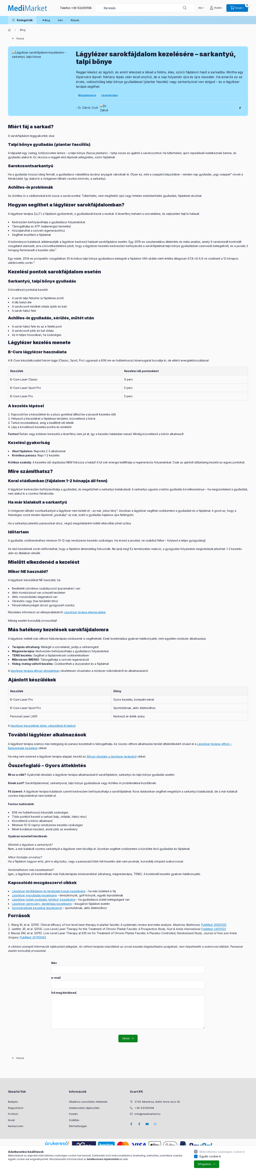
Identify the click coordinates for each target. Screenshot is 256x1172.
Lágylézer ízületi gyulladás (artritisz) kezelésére (43, 899)
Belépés (13, 1101)
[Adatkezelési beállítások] (155, 1124)
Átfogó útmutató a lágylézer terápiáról (112, 756)
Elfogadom (204, 1164)
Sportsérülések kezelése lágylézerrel (37, 908)
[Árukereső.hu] (57, 1143)
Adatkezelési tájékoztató (84, 1107)
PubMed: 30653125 (213, 924)
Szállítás (74, 1120)
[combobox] (145, 8)
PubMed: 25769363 (33, 937)
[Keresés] (185, 8)
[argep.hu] (84, 1145)
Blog (47, 20)
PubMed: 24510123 (213, 929)
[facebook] (240, 108)
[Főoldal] (9, 30)
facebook (131, 1124)
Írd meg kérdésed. (64, 992)
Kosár (11, 1120)
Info (60, 20)
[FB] (139, 1124)
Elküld (125, 1038)
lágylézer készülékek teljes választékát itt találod (43, 725)
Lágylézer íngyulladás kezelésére (34, 895)
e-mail (56, 977)
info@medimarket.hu (147, 1113)
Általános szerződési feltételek (88, 1101)
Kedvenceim (15, 1126)
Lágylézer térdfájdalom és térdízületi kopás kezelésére (48, 891)
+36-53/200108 (81, 8)
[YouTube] (147, 1124)
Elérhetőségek (78, 1126)
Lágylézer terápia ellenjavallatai (85, 612)
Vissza (20, 38)
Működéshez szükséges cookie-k (222, 1151)
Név (54, 963)
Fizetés (73, 1113)
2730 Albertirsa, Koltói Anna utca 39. (157, 1101)
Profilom (13, 1113)
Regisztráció (15, 1107)
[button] (22, 20)
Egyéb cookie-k (210, 1156)
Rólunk (75, 20)
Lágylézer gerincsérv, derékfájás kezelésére (42, 903)
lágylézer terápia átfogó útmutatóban (35, 670)
